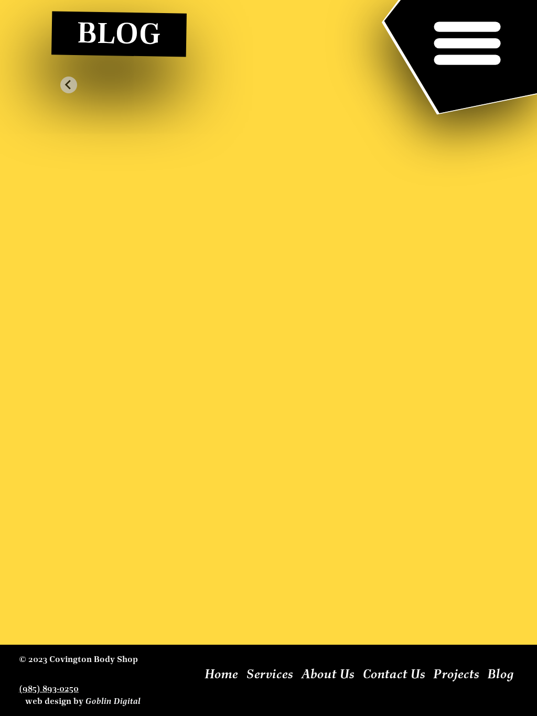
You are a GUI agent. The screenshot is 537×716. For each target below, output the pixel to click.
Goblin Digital (113, 701)
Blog (501, 674)
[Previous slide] (68, 85)
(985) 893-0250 (49, 688)
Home (221, 674)
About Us (328, 674)
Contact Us (394, 674)
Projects (456, 674)
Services (269, 674)
